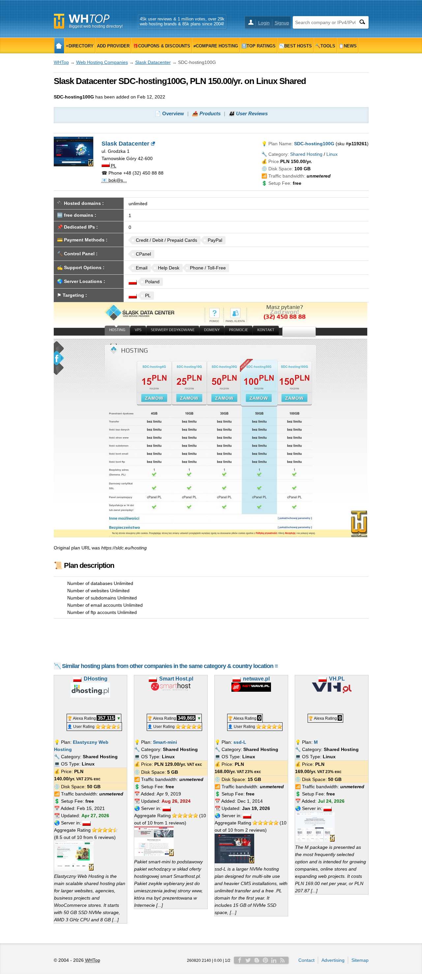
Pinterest (265, 960)
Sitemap (360, 960)
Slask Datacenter (153, 62)
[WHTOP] (59, 45)
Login (264, 22)
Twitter (248, 960)
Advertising (333, 960)
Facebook (239, 960)
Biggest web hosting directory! (96, 26)
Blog (256, 960)
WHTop (61, 62)
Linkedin (274, 960)
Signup (282, 22)
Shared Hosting (306, 154)
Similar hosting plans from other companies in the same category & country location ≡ (170, 666)
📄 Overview (169, 113)
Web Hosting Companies (102, 62)
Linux (332, 154)
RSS (282, 960)
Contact (306, 960)
